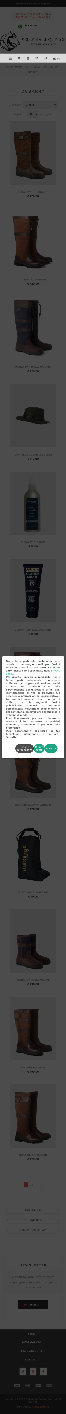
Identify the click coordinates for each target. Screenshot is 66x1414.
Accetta (51, 748)
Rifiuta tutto (39, 748)
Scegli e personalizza (24, 748)
